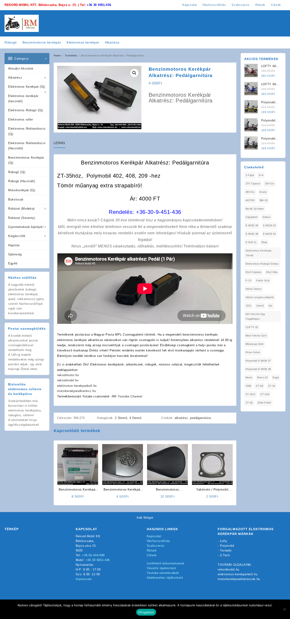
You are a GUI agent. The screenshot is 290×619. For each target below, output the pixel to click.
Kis (271, 305)
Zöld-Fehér (264, 402)
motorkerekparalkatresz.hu (76, 391)
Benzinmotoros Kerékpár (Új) (26, 160)
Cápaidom (252, 217)
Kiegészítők (17, 236)
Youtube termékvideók (163, 573)
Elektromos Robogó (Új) (25, 110)
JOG (248, 305)
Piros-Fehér (253, 352)
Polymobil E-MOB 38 (258, 369)
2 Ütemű (121, 418)
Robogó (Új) (16, 172)
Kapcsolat (154, 536)
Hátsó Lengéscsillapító (260, 297)
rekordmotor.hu (68, 375)
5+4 (261, 175)
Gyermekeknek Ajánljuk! (26, 227)
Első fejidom (253, 272)
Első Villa (272, 272)
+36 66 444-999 (93, 555)
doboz (267, 217)
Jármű (260, 305)
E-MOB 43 (269, 233)
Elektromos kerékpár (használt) (23, 98)
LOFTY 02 (252, 327)
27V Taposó (253, 183)
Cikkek (152, 555)
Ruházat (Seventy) (21, 218)
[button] (134, 73)
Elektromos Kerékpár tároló (259, 253)
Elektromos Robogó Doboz (262, 263)
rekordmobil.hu (68, 380)
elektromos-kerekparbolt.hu (77, 385)
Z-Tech (225, 555)
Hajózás (14, 245)
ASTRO (250, 200)
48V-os (250, 192)
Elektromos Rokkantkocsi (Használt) (27, 145)
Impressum (84, 579)
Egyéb (12, 263)
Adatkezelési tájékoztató (165, 577)
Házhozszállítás (158, 541)
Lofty (223, 541)
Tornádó (226, 550)
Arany (263, 192)
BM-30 (264, 200)
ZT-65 (249, 402)
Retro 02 (262, 377)
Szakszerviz (156, 545)
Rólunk (152, 550)
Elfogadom (146, 612)
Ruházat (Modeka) (21, 208)
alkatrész (181, 418)
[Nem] (284, 609)
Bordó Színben (255, 208)
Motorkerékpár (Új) (21, 190)
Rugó (276, 377)
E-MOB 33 (269, 225)
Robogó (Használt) (21, 181)
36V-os (269, 183)
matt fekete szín (256, 335)
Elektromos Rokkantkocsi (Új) (27, 131)
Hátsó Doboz (254, 289)
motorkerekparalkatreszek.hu (239, 579)
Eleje (264, 242)
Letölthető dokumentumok (165, 563)
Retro (249, 377)
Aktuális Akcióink (21, 68)
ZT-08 (259, 385)
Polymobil (227, 545)
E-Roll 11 (251, 242)
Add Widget (145, 517)
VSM (248, 385)
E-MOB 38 (252, 233)
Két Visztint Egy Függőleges (255, 316)
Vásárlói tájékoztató (161, 568)
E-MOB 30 (252, 225)
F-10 (248, 280)
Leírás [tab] (59, 143)
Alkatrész (15, 77)
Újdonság (15, 254)
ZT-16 (272, 385)
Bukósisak (15, 199)
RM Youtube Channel (127, 396)
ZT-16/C (251, 394)
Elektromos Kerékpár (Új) (26, 86)
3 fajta (250, 175)
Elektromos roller (20, 119)
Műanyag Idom (255, 344)
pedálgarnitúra (200, 418)
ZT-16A (264, 394)
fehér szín (263, 280)
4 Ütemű (135, 418)
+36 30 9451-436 (99, 5)
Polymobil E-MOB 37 (258, 360)
